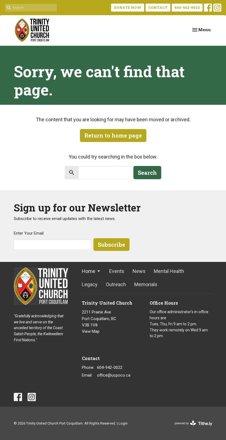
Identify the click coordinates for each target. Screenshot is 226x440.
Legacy (90, 284)
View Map (90, 331)
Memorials (145, 284)
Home (88, 271)
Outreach (116, 284)
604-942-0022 (187, 7)
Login (123, 423)
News (139, 271)
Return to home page (113, 135)
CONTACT (158, 7)
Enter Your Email (29, 233)
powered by (190, 428)
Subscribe (111, 244)
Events (116, 271)
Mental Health (169, 271)
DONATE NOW (127, 7)
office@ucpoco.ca (113, 375)
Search (147, 172)
